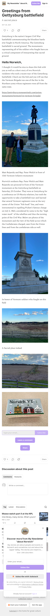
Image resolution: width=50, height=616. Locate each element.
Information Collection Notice (32, 584)
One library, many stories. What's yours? (19, 517)
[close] (43, 528)
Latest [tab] (11, 507)
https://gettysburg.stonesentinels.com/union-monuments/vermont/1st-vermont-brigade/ (22, 94)
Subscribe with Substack (27, 576)
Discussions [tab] (20, 507)
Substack (13, 611)
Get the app (37, 605)
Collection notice (25, 599)
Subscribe (36, 3)
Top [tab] (4, 507)
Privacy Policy (26, 587)
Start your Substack (18, 605)
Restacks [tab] (17, 477)
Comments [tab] (7, 477)
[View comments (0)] (12, 30)
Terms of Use (38, 582)
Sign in (45, 3)
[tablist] (12, 476)
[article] (25, 518)
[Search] (45, 507)
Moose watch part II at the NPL (17, 514)
